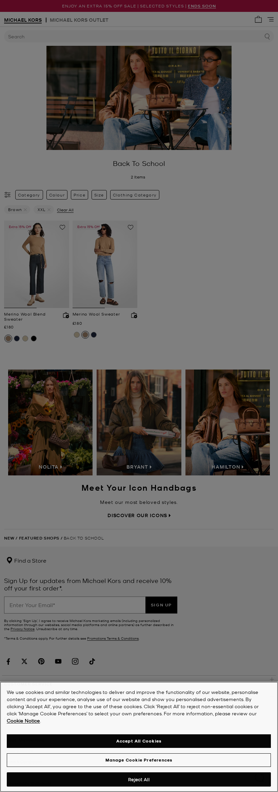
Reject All (138, 779)
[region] (139, 737)
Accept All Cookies (139, 741)
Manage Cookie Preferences (139, 760)
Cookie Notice (23, 720)
